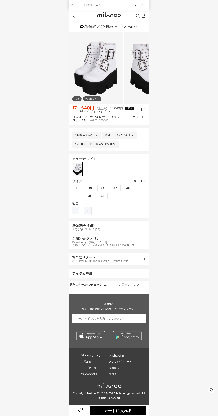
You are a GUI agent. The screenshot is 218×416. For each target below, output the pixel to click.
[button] (76, 210)
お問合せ (86, 361)
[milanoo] (109, 16)
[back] (74, 16)
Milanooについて (90, 355)
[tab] (89, 284)
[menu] (80, 16)
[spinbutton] (82, 211)
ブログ (113, 374)
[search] (138, 16)
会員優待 (114, 367)
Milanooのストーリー (93, 374)
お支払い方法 (116, 355)
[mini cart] (143, 16)
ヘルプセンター (90, 367)
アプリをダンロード (120, 361)
